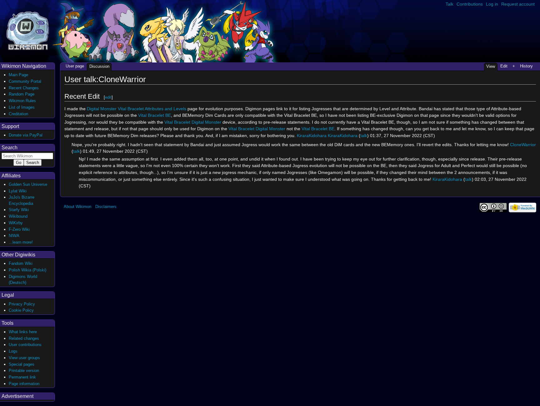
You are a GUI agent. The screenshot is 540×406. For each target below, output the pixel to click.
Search (10, 147)
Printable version (24, 370)
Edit (504, 66)
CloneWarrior (523, 144)
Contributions (470, 4)
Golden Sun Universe (28, 184)
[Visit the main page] (27, 30)
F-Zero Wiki (19, 229)
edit (108, 97)
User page (75, 66)
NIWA (14, 235)
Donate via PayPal (25, 135)
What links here (23, 331)
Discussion (99, 66)
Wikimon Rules (22, 100)
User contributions (25, 344)
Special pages (21, 364)
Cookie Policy (21, 310)
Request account (518, 4)
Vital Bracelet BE (154, 115)
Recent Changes (24, 88)
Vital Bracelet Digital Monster (192, 122)
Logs (13, 351)
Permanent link (22, 377)
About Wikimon (77, 206)
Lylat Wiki (18, 191)
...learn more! (21, 242)
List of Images (22, 107)
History (526, 66)
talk (363, 135)
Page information (24, 383)
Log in (492, 4)
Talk (449, 4)
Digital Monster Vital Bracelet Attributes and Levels (136, 108)
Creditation (18, 113)
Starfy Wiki (19, 209)
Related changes (24, 338)
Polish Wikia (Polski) (27, 270)
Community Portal (25, 81)
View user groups (24, 357)
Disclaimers (106, 206)
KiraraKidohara (312, 135)
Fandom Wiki (20, 263)
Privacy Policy (22, 304)
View (490, 66)
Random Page (21, 94)
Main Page (18, 74)
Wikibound (18, 216)
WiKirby (16, 222)
